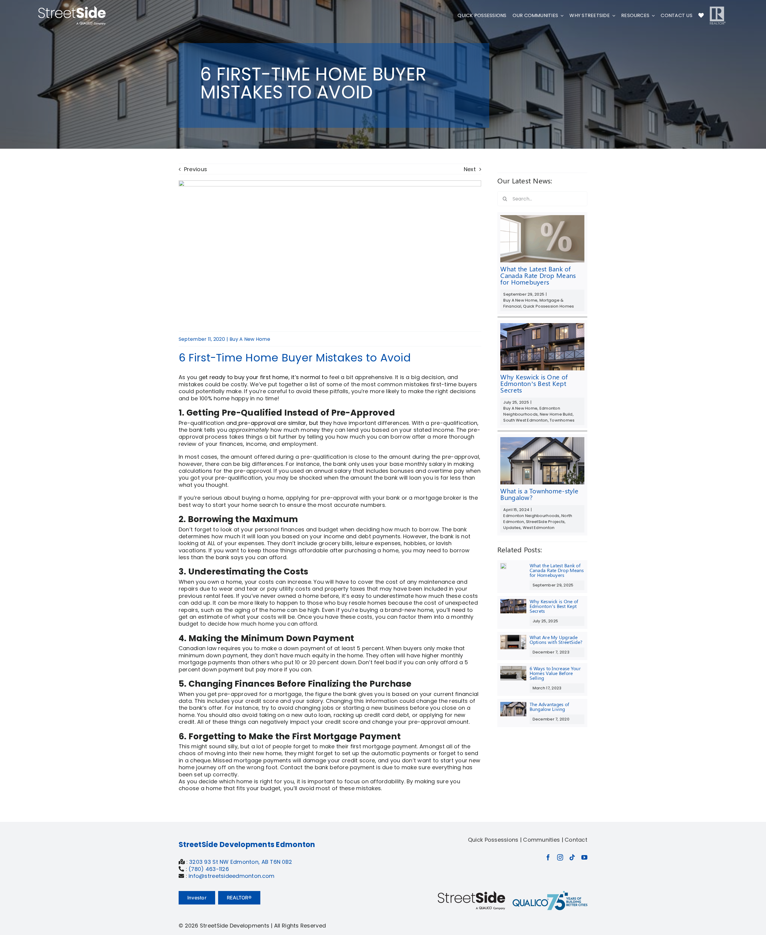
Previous (195, 169)
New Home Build (556, 414)
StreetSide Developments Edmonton (247, 844)
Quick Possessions (493, 839)
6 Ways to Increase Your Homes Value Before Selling (555, 673)
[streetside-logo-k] (471, 893)
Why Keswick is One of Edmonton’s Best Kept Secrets (534, 383)
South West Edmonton (525, 420)
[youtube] (584, 857)
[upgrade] (513, 637)
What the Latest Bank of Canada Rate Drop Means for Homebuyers (538, 275)
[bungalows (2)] (542, 439)
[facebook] (548, 857)
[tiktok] (572, 857)
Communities (541, 839)
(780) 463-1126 (209, 869)
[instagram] (560, 857)
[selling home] (513, 668)
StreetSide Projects (545, 521)
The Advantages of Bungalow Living (549, 706)
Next (470, 169)
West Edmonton (539, 527)
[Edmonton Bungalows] (513, 704)
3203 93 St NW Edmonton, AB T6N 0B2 (240, 862)
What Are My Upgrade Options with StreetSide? (556, 639)
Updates (512, 527)
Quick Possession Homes (548, 306)
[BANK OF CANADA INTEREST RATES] (542, 217)
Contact (576, 839)
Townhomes (562, 420)
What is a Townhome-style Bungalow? (539, 494)
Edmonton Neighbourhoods (531, 411)
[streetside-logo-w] (72, 8)
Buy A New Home (250, 339)
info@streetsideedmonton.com (231, 876)
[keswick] (542, 325)
